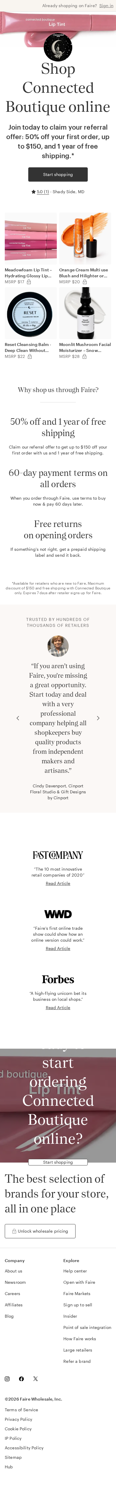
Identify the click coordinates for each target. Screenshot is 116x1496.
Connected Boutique (92, 588)
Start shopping (58, 174)
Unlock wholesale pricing (43, 1231)
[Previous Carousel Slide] (18, 718)
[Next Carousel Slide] (98, 718)
